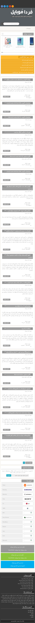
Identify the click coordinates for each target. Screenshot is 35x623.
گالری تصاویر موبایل (25, 158)
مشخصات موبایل (8, 601)
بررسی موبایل (26, 603)
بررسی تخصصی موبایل (13, 598)
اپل (10, 600)
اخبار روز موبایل (26, 601)
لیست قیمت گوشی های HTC (27, 60)
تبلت (17, 600)
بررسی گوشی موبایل (6, 595)
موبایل (14, 603)
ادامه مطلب (6, 96)
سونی (30, 601)
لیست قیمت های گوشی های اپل (27, 69)
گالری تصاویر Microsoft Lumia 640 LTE (25, 583)
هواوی (29, 600)
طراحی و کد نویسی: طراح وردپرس (17, 621)
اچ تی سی (15, 601)
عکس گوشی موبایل (28, 598)
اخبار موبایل (27, 82)
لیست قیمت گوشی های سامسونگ (26, 67)
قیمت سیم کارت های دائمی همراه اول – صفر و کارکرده (23, 72)
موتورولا (21, 601)
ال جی (18, 601)
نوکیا (12, 601)
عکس (19, 600)
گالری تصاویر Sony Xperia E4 (27, 586)
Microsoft (27, 105)
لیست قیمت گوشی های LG (28, 62)
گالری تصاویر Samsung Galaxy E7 (26, 588)
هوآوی (11, 595)
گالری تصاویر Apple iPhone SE (27, 578)
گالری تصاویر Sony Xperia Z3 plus (26, 582)
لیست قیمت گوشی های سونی (27, 65)
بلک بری (24, 595)
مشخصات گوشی (19, 595)
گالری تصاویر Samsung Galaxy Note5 (26, 580)
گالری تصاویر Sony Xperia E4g (27, 585)
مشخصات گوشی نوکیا (30, 595)
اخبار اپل (14, 595)
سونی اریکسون (7, 600)
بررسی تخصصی (21, 598)
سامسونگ (17, 603)
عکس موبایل (13, 600)
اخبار (8, 598)
